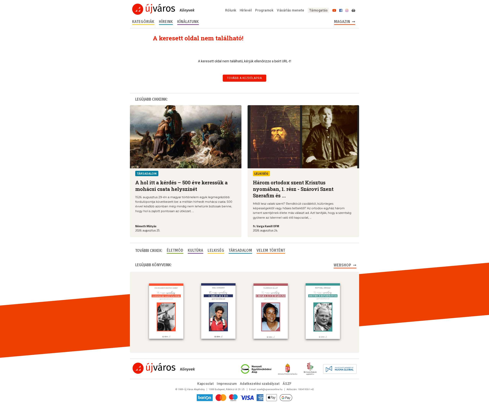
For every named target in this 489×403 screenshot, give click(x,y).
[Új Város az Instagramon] (346, 10)
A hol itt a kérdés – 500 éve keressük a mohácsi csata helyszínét (181, 185)
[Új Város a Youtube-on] (334, 10)
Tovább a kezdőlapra (244, 78)
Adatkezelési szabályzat (260, 384)
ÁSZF (287, 384)
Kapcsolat (205, 384)
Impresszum (227, 384)
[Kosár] (353, 10)
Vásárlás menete (290, 10)
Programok (264, 10)
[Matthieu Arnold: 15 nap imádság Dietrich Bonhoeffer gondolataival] (323, 311)
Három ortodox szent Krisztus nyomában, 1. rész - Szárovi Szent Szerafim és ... (293, 189)
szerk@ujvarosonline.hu (270, 389)
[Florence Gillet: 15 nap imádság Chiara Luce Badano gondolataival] (270, 311)
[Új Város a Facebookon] (340, 10)
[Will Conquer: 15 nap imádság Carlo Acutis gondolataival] (218, 311)
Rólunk (230, 10)
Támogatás (318, 10)
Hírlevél (246, 10)
